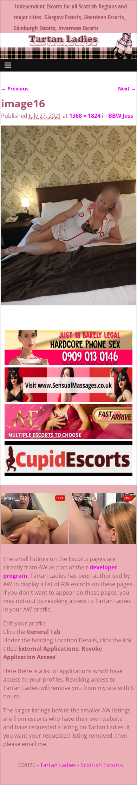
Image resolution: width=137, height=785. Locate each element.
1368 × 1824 (84, 116)
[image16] (68, 219)
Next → (127, 88)
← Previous (14, 88)
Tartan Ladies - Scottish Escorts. (82, 765)
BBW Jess (120, 116)
